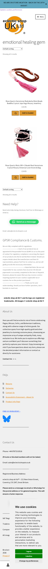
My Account (8, 565)
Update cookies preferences (11, 10)
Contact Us (10, 392)
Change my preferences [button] (28, 561)
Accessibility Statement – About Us (20, 397)
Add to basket (28, 113)
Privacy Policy (8, 556)
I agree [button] (28, 551)
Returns (9, 384)
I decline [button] (29, 556)
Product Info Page (13, 401)
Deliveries (10, 388)
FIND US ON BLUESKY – (11, 411)
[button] (24, 222)
